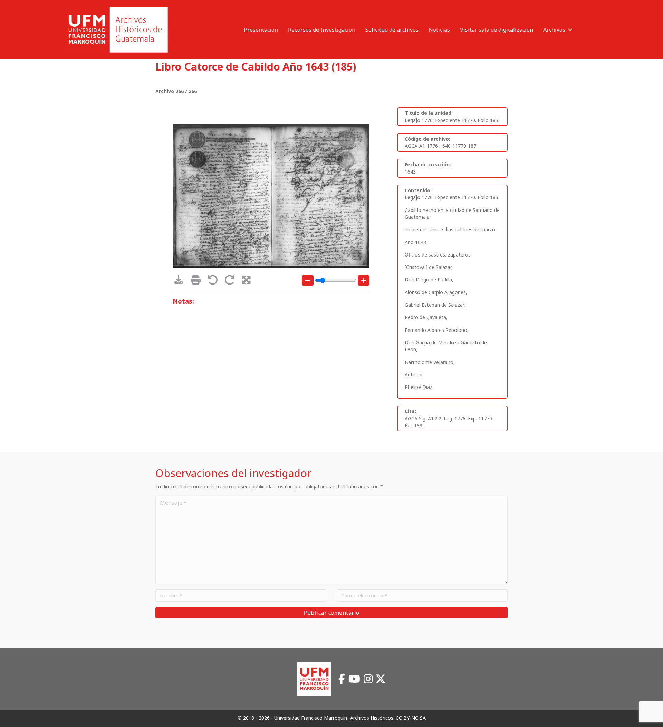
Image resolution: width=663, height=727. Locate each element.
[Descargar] (181, 281)
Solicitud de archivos (392, 30)
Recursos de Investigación (321, 30)
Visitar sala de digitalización (496, 30)
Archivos (554, 30)
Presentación (261, 30)
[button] (570, 29)
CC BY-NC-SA (411, 718)
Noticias (439, 30)
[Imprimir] (198, 281)
